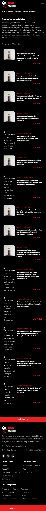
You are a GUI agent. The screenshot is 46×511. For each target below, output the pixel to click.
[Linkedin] (13, 456)
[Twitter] (8, 456)
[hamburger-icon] (42, 4)
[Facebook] (3, 456)
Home (3, 11)
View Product (37, 63)
